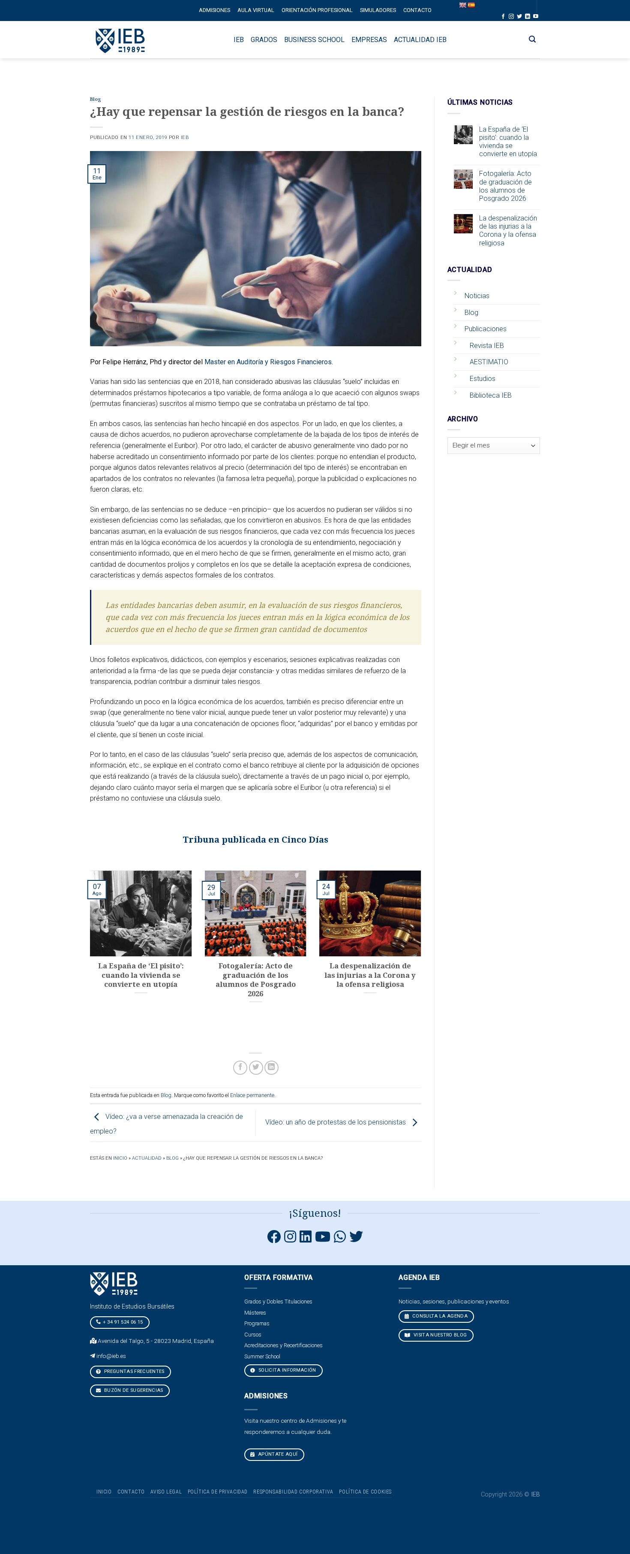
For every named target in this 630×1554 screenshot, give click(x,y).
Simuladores (378, 10)
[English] (462, 5)
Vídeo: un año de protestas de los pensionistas (336, 1122)
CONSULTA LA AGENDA (439, 1316)
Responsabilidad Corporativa (293, 1492)
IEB (185, 137)
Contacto (417, 10)
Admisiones (214, 10)
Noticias (477, 296)
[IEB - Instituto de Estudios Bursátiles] (120, 39)
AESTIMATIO (489, 362)
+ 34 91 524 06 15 (123, 1322)
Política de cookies (365, 1492)
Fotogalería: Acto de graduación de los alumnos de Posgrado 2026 (505, 186)
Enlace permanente (252, 1095)
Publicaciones (486, 329)
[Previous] (88, 957)
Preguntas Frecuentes (134, 1371)
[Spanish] (471, 5)
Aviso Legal (166, 1492)
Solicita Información (286, 1370)
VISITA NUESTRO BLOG (439, 1335)
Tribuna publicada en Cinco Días (255, 839)
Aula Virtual (255, 10)
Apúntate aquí (277, 1454)
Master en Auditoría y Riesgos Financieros (268, 362)
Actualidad (147, 1158)
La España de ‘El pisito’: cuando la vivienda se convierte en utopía (508, 141)
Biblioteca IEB (491, 395)
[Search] (532, 39)
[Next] (423, 957)
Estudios (482, 379)
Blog (95, 99)
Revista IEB (487, 346)
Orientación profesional (317, 10)
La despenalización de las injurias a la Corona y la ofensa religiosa (508, 230)
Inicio (120, 1158)
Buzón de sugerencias (133, 1390)
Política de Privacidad (218, 1492)
